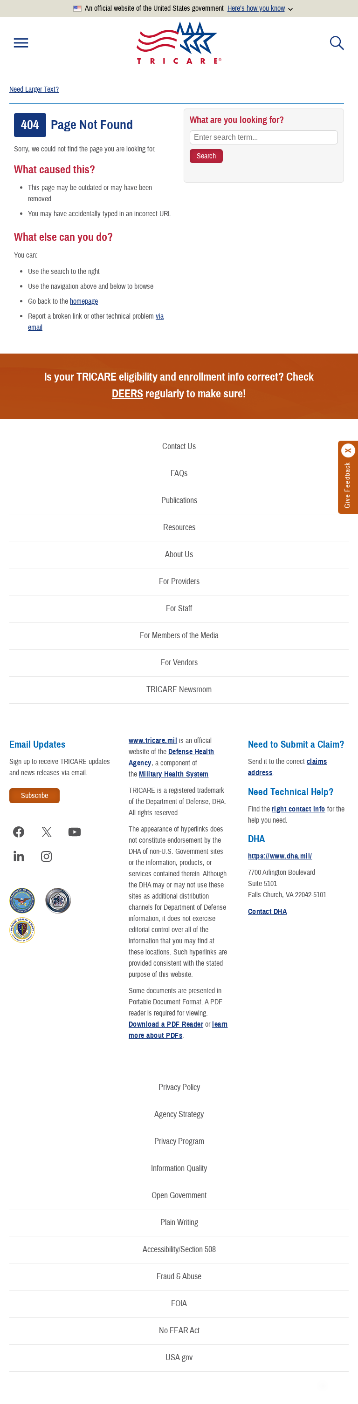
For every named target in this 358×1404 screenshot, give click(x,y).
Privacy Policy (179, 1087)
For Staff (179, 608)
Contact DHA (267, 911)
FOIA (179, 1303)
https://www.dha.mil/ (280, 856)
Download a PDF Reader (166, 1024)
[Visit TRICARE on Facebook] (18, 832)
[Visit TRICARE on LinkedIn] (18, 856)
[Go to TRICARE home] (179, 42)
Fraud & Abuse (179, 1276)
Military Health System (174, 774)
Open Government (179, 1195)
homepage (84, 301)
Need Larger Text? (34, 89)
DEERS (127, 394)
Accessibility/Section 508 (179, 1249)
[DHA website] (22, 940)
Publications (179, 500)
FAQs (179, 473)
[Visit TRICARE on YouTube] (74, 832)
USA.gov (179, 1357)
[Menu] (21, 43)
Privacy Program (179, 1141)
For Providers (179, 581)
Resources (179, 527)
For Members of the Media (179, 635)
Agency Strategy (179, 1114)
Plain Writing (179, 1222)
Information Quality (179, 1168)
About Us (179, 554)
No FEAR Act (179, 1330)
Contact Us (179, 446)
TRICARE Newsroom (179, 689)
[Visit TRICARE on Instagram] (46, 856)
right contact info (298, 809)
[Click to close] (349, 451)
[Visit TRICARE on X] (46, 832)
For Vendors (179, 662)
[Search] (337, 43)
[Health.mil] (58, 911)
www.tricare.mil (153, 740)
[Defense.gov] (22, 911)
